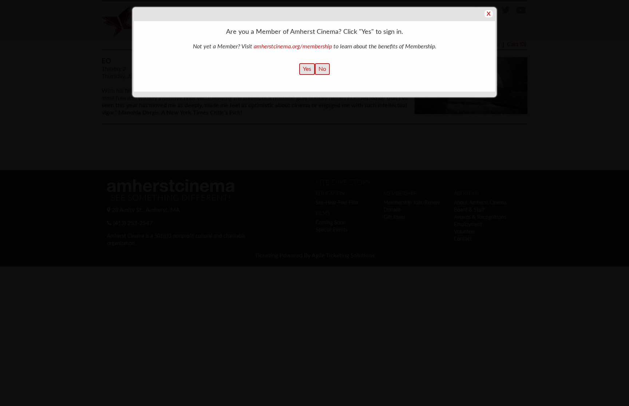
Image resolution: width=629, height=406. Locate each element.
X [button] (489, 14)
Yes (307, 69)
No (322, 69)
